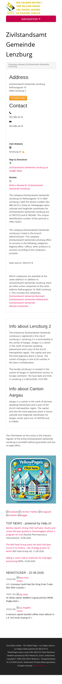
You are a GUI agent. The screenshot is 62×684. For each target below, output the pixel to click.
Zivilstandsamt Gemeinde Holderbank (28, 299)
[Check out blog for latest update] (23, 515)
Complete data (18, 98)
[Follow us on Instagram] (45, 511)
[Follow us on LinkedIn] (11, 515)
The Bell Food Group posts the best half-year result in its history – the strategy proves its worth (28, 548)
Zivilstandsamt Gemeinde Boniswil (26, 296)
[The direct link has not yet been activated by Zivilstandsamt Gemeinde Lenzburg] (23, 151)
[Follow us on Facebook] (12, 511)
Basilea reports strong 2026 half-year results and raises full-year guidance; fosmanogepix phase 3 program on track (30, 531)
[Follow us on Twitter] (28, 511)
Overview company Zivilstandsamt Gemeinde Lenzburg (28, 65)
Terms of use (39, 665)
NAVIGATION (30, 19)
